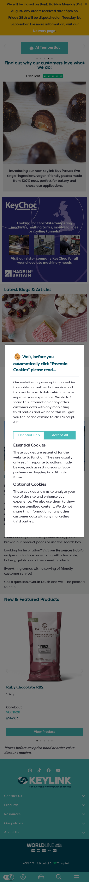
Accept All (60, 435)
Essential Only (29, 435)
